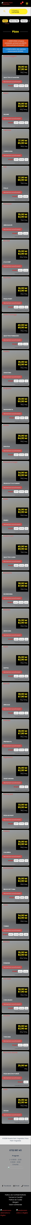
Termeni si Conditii (15, 1197)
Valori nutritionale (15, 1205)
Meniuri (24, 21)
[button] (4, 11)
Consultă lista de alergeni (21, 89)
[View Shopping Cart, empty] (21, 3)
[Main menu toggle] (27, 3)
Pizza (5, 21)
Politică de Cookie (15, 1200)
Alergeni (15, 1202)
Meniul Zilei (14, 21)
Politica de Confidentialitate (15, 1195)
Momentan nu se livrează (12, 82)
